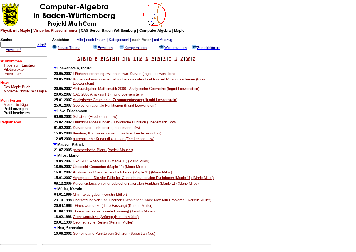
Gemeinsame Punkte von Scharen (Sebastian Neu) (114, 233)
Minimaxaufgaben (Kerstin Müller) (100, 194)
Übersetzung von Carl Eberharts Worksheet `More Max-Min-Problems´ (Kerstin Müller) (142, 200)
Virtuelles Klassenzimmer (55, 30)
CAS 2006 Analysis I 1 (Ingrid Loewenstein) (108, 94)
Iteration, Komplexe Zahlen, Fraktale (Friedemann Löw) (117, 133)
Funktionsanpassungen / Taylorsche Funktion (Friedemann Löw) (124, 122)
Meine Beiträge (16, 104)
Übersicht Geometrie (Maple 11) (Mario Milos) (109, 167)
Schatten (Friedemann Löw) (95, 116)
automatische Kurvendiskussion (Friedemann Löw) (113, 139)
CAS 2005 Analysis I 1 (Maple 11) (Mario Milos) (111, 161)
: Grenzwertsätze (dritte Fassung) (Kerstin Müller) (112, 206)
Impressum (13, 74)
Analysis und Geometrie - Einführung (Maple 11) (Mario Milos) (122, 172)
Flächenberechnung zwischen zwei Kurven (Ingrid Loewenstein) (124, 74)
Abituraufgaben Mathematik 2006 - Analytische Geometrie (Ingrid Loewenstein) (136, 89)
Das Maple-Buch (17, 87)
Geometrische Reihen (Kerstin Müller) (103, 222)
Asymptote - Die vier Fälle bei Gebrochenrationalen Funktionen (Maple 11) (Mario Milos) (143, 178)
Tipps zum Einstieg (19, 65)
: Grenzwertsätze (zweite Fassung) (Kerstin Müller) (114, 211)
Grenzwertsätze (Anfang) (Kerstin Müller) (106, 217)
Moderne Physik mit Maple (25, 91)
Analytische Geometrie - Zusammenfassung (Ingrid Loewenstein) (125, 100)
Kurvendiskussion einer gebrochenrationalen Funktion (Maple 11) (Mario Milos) (136, 183)
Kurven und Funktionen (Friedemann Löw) (106, 128)
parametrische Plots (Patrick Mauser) (103, 150)
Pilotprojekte (14, 69)
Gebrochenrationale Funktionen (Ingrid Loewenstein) (114, 105)
